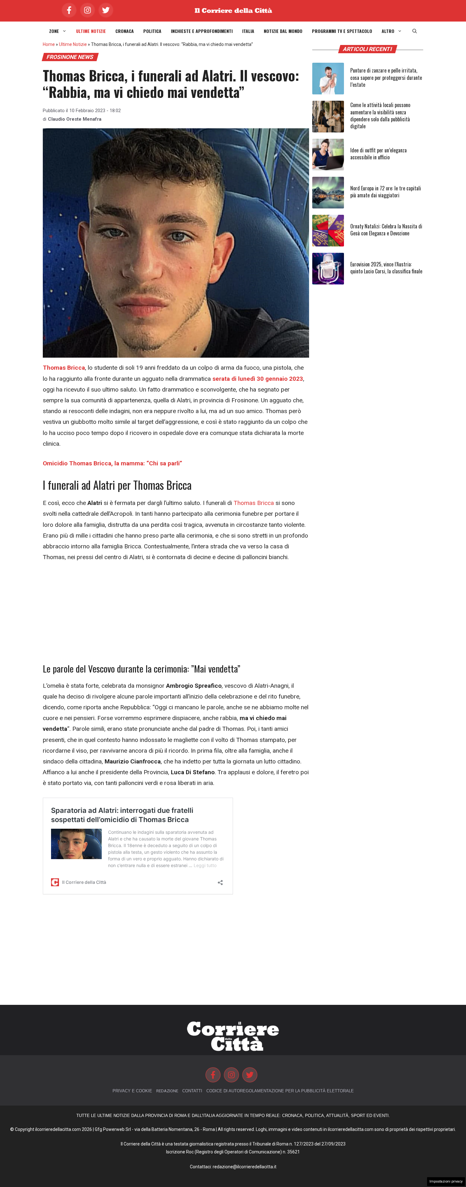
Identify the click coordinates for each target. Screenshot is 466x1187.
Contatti (192, 1090)
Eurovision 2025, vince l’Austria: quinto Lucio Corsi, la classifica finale (386, 267)
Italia (248, 31)
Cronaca (124, 31)
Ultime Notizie (91, 31)
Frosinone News (70, 57)
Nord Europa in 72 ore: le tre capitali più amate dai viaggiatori (385, 191)
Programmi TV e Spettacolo (342, 31)
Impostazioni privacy (446, 1181)
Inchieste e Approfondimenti (202, 31)
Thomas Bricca (254, 503)
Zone (54, 31)
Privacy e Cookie (132, 1090)
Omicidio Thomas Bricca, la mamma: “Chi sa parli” (112, 463)
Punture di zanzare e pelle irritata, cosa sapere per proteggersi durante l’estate (386, 77)
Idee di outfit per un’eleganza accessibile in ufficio (378, 153)
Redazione (167, 1090)
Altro (388, 31)
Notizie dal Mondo (283, 31)
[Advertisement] (176, 616)
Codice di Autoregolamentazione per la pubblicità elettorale (280, 1090)
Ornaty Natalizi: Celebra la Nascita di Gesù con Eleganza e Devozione (386, 229)
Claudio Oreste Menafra (74, 119)
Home (49, 44)
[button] (415, 31)
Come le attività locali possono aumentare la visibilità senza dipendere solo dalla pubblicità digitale (380, 115)
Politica (152, 31)
